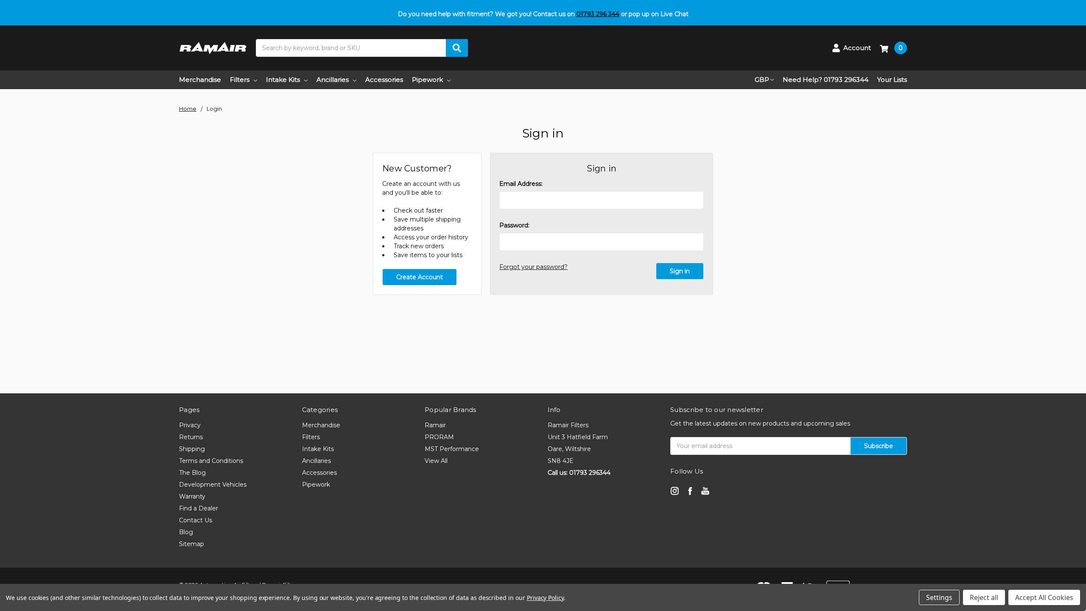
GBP (762, 80)
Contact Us (195, 520)
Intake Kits (283, 80)
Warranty (192, 496)
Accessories (384, 80)
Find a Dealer (198, 508)
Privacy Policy (545, 598)
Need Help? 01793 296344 (825, 80)
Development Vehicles (212, 484)
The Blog (192, 472)
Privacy (190, 425)
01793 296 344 (598, 14)
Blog (186, 532)
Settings (939, 597)
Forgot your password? (533, 267)
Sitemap (191, 544)
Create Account (419, 277)
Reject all (984, 597)
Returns (191, 437)
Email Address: (521, 184)
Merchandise (200, 80)
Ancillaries (332, 80)
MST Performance (452, 449)
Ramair (435, 425)
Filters (239, 80)
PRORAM (439, 437)
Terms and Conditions (211, 461)
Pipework (427, 80)
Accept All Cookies (1044, 597)
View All (436, 461)
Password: (514, 225)
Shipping (192, 449)
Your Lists (892, 80)
